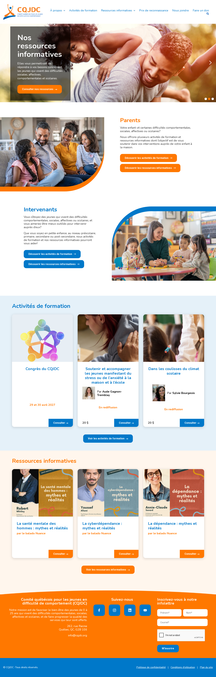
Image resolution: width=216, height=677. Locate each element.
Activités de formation (83, 10)
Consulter (59, 422)
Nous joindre (180, 10)
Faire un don (201, 10)
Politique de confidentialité (151, 667)
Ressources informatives (116, 10)
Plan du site (206, 667)
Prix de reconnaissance (153, 10)
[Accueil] (23, 12)
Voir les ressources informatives (106, 569)
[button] (5, 62)
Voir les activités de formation (106, 438)
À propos (56, 10)
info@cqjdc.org (77, 635)
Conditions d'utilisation (183, 667)
